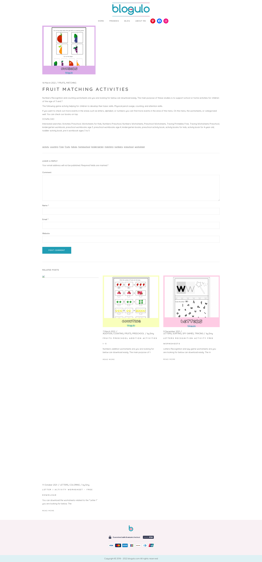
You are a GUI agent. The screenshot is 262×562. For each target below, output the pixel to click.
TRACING (199, 333)
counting (54, 147)
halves (74, 147)
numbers (118, 147)
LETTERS (64, 485)
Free (61, 147)
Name (45, 205)
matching (109, 147)
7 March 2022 (109, 331)
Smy (86, 485)
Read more (48, 511)
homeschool (84, 147)
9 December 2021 (171, 331)
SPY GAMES (188, 333)
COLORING (74, 485)
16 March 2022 (49, 83)
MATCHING (71, 83)
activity (45, 147)
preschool (129, 147)
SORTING (177, 333)
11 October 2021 (49, 485)
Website (46, 233)
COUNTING (118, 333)
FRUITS (61, 83)
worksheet (140, 147)
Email (45, 219)
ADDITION (107, 333)
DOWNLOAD (48, 119)
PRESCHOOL (138, 333)
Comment (46, 172)
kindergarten (97, 147)
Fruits (67, 147)
